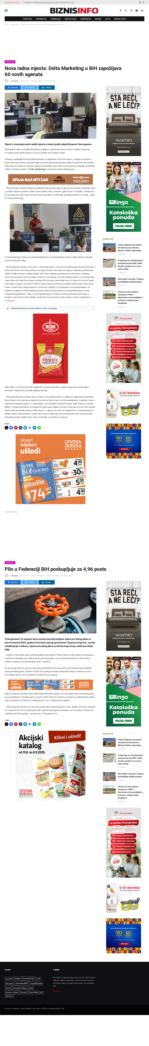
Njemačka (9, 983)
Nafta (41, 992)
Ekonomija (41, 19)
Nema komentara (38, 81)
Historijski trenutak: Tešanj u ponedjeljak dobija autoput (44, 2)
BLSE (31, 988)
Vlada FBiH (33, 992)
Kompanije (85, 19)
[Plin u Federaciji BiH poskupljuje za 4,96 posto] (50, 610)
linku (12, 300)
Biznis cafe (120, 19)
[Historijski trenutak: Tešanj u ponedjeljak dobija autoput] (109, 281)
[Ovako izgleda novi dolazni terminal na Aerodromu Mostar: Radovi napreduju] (109, 247)
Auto (107, 19)
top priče (9, 979)
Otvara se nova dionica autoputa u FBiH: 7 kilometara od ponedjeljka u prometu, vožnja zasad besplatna (130, 297)
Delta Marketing (11, 512)
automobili (21, 983)
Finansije (56, 19)
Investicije (70, 19)
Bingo (24, 988)
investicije (28, 978)
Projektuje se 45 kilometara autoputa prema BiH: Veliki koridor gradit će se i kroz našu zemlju (130, 264)
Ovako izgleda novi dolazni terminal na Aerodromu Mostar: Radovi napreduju (130, 248)
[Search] (140, 2)
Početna (27, 19)
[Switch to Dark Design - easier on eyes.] (143, 2)
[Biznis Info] (74, 10)
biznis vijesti (12, 992)
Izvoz (8, 987)
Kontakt (56, 991)
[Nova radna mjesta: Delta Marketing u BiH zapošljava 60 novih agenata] (50, 116)
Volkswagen (9, 996)
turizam (16, 988)
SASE (38, 979)
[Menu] (6, 10)
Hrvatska (24, 993)
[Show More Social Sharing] (57, 87)
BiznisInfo (15, 81)
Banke (98, 19)
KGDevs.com (60, 1008)
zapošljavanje (36, 983)
